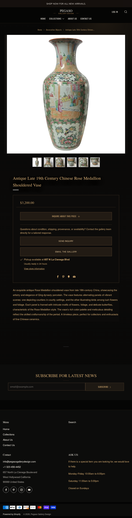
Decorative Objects (54, 29)
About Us (72, 18)
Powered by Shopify (11, 514)
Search (72, 422)
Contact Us (86, 18)
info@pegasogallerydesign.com (19, 461)
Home (43, 18)
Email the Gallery (66, 251)
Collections (55, 18)
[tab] (37, 162)
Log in (115, 11)
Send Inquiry (66, 241)
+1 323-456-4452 (12, 466)
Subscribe (103, 386)
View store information (34, 268)
